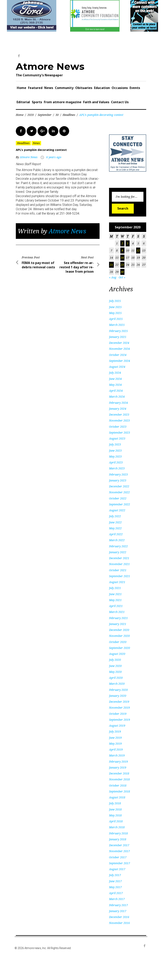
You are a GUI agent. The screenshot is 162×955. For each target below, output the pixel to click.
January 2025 (117, 337)
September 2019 (119, 719)
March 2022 (117, 540)
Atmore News (50, 66)
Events (135, 88)
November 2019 (119, 707)
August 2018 (117, 797)
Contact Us (120, 102)
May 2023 (115, 456)
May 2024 (115, 385)
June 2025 (115, 307)
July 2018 (115, 803)
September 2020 (119, 648)
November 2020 (119, 636)
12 (138, 250)
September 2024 (119, 361)
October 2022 (117, 498)
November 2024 (119, 349)
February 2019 (118, 761)
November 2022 (119, 492)
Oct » (122, 277)
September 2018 (119, 791)
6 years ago (53, 157)
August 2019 (117, 725)
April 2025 (116, 319)
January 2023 (117, 480)
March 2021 (117, 612)
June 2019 (115, 737)
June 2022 (115, 522)
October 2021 (117, 570)
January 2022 (117, 552)
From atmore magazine (62, 102)
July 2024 (115, 372)
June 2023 (115, 450)
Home (21, 88)
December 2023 (119, 414)
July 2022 (115, 516)
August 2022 (117, 510)
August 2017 (117, 869)
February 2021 (118, 618)
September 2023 (119, 432)
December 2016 (119, 917)
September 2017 (119, 863)
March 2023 (117, 468)
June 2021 (115, 594)
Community (64, 88)
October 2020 (117, 642)
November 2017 (119, 851)
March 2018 (117, 827)
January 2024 (117, 408)
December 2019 (119, 701)
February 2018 (118, 833)
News (48, 88)
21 (111, 265)
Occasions (120, 88)
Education (102, 88)
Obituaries (83, 88)
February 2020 (118, 690)
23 (122, 265)
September (45, 115)
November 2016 (119, 923)
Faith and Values (96, 102)
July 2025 (115, 301)
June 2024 (115, 379)
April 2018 (116, 821)
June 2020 (115, 666)
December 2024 (119, 343)
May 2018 (115, 815)
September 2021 (119, 576)
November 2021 (119, 564)
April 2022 (116, 534)
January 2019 (117, 767)
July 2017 (115, 875)
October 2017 (117, 857)
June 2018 (115, 809)
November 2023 (119, 420)
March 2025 (117, 325)
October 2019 (117, 714)
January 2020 (117, 696)
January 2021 (117, 624)
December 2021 (119, 558)
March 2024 (117, 396)
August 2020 (117, 654)
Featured (35, 88)
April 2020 (116, 678)
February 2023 (118, 474)
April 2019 (116, 749)
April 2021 (116, 606)
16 (122, 257)
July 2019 (115, 731)
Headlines (69, 115)
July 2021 (115, 588)
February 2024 (118, 403)
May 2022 (115, 528)
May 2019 (115, 743)
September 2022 (119, 504)
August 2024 (117, 367)
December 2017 (119, 845)
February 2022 (118, 546)
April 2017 (116, 893)
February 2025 (118, 331)
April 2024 (116, 390)
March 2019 (117, 755)
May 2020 (115, 672)
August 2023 (117, 438)
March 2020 (117, 684)
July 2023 (115, 444)
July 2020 (115, 660)
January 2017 (117, 911)
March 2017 (117, 899)
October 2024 (117, 355)
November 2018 (119, 779)
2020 (30, 115)
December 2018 (119, 773)
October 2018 (117, 785)
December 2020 (119, 630)
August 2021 (117, 582)
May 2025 (115, 313)
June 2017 (115, 881)
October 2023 (117, 426)
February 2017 (118, 905)
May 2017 (115, 887)
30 (57, 115)
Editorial (23, 102)
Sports (37, 102)
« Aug (112, 277)
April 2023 (116, 462)
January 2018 (117, 839)
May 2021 (115, 600)
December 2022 (119, 486)
